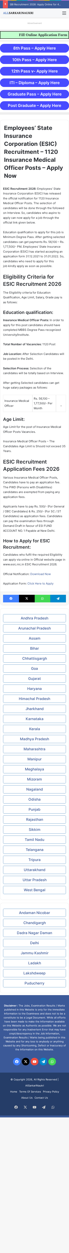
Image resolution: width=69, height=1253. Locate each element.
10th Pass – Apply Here (34, 59)
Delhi (34, 943)
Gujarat (34, 678)
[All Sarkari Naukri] (18, 13)
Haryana (34, 689)
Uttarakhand (34, 870)
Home (13, 1091)
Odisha (34, 799)
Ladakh (34, 963)
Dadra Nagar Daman (34, 933)
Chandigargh (34, 923)
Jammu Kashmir (34, 953)
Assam (34, 638)
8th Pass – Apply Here (34, 48)
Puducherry (34, 983)
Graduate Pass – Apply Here (35, 94)
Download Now (40, 574)
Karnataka (35, 719)
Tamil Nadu (34, 839)
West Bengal (34, 890)
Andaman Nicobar (34, 913)
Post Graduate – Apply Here (34, 105)
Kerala (34, 729)
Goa (34, 668)
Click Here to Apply (40, 583)
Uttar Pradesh (35, 880)
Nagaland (34, 789)
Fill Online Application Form (43, 35)
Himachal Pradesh (34, 699)
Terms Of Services (30, 1091)
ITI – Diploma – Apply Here (35, 82)
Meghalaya (34, 769)
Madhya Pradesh (34, 739)
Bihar (34, 648)
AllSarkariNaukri (34, 1085)
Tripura (34, 860)
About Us (27, 1097)
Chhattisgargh (34, 658)
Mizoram (34, 779)
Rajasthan (34, 819)
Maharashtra (34, 749)
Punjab (34, 809)
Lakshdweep (34, 973)
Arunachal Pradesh (34, 628)
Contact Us (41, 1097)
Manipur (34, 759)
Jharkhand (34, 709)
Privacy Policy (51, 1091)
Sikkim (34, 829)
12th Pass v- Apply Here (34, 71)
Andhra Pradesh (34, 618)
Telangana (35, 850)
